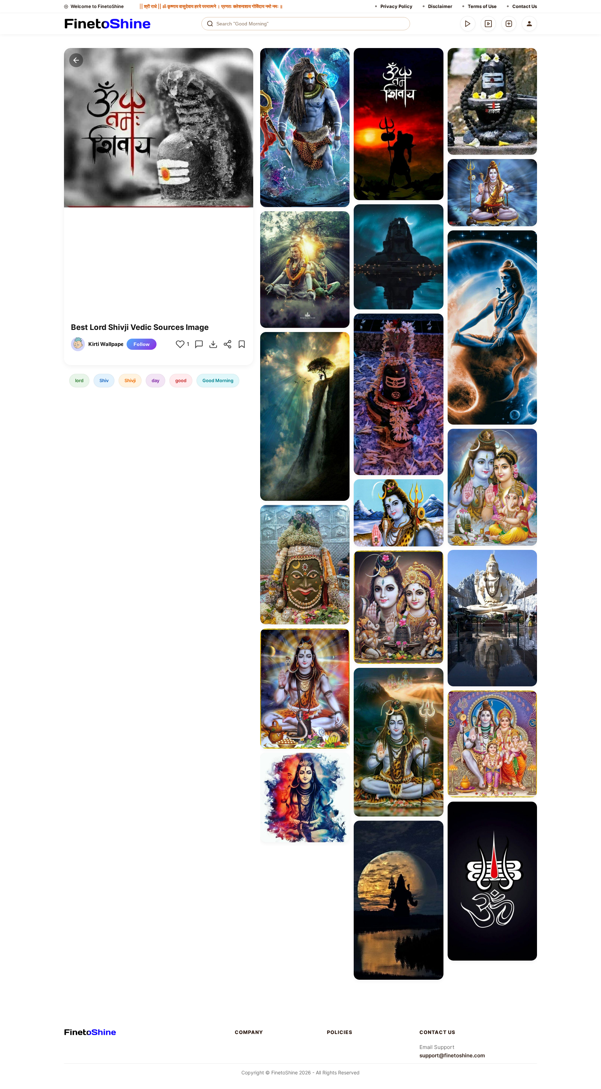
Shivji (130, 380)
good (180, 380)
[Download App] (467, 23)
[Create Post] (508, 23)
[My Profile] (529, 23)
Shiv (104, 380)
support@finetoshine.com (452, 1055)
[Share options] (342, 56)
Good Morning (217, 380)
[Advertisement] (158, 270)
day (155, 380)
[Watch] (488, 23)
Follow (142, 344)
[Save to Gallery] (342, 68)
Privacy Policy (396, 6)
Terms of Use (482, 6)
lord (79, 380)
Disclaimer (440, 6)
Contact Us (524, 6)
